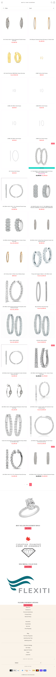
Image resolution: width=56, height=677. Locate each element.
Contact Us (27, 609)
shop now (28, 566)
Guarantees (28, 623)
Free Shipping (28, 628)
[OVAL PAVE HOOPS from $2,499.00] (14, 325)
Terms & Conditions (28, 612)
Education (28, 621)
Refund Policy (28, 616)
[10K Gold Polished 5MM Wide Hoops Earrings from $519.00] (14, 58)
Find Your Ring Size (28, 635)
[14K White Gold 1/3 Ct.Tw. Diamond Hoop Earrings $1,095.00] (14, 459)
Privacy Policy (28, 614)
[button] (41, 173)
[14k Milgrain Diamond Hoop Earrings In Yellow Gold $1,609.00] (42, 24)
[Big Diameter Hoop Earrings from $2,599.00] (42, 291)
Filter (6, 8)
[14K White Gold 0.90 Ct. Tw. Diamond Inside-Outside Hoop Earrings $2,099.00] (14, 358)
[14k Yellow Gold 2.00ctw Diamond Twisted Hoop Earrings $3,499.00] (14, 24)
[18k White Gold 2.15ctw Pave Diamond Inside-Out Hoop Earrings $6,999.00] (42, 225)
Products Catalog (28, 645)
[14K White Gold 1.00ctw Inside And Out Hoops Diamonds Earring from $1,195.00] (42, 425)
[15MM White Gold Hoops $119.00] (42, 90)
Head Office (28, 666)
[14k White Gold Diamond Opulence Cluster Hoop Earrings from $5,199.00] (14, 225)
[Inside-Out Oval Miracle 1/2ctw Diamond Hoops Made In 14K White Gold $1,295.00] (14, 425)
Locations (28, 654)
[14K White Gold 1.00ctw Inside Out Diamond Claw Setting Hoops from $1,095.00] (42, 391)
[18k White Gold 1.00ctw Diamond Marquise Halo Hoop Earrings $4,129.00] (14, 391)
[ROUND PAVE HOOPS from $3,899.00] (42, 325)
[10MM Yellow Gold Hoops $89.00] (42, 58)
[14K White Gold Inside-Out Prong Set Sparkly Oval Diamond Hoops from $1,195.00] (14, 291)
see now (28, 528)
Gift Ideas (28, 647)
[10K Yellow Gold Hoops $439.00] (14, 156)
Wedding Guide (28, 640)
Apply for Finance (28, 650)
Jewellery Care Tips (28, 638)
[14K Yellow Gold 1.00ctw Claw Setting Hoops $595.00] (14, 259)
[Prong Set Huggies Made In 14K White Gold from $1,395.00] (42, 259)
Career (27, 652)
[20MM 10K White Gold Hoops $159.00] (14, 123)
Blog (28, 633)
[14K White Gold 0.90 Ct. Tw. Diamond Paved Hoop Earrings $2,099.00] (14, 191)
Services (28, 626)
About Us (28, 607)
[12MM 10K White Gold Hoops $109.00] (14, 90)
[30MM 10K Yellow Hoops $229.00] (42, 123)
